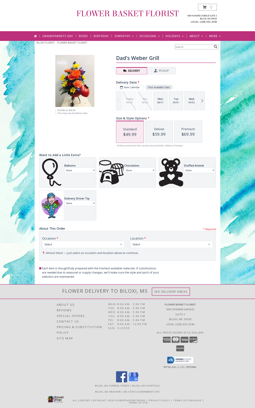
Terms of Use (138, 402)
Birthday (101, 36)
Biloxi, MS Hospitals (146, 385)
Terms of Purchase (187, 400)
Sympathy (122, 36)
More (213, 36)
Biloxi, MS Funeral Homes (112, 385)
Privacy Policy (159, 400)
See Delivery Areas (171, 292)
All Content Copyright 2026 (93, 400)
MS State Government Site (142, 391)
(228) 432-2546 (208, 21)
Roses (83, 36)
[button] (207, 7)
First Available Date (159, 87)
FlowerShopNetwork (130, 400)
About (194, 36)
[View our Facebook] (121, 381)
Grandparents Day (57, 36)
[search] (215, 47)
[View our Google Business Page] (133, 381)
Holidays (172, 36)
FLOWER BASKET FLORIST (127, 14)
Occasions (147, 36)
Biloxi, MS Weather (108, 391)
